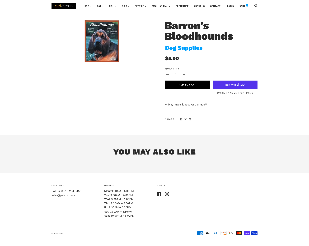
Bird (124, 6)
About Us (199, 6)
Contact (215, 6)
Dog (86, 6)
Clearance (182, 6)
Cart (243, 6)
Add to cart (187, 84)
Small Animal (160, 6)
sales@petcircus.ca (63, 195)
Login (230, 6)
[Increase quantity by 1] (184, 74)
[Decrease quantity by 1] (167, 74)
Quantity (172, 68)
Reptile (139, 6)
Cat (99, 6)
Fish (111, 6)
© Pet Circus (57, 233)
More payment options (235, 92)
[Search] (256, 6)
